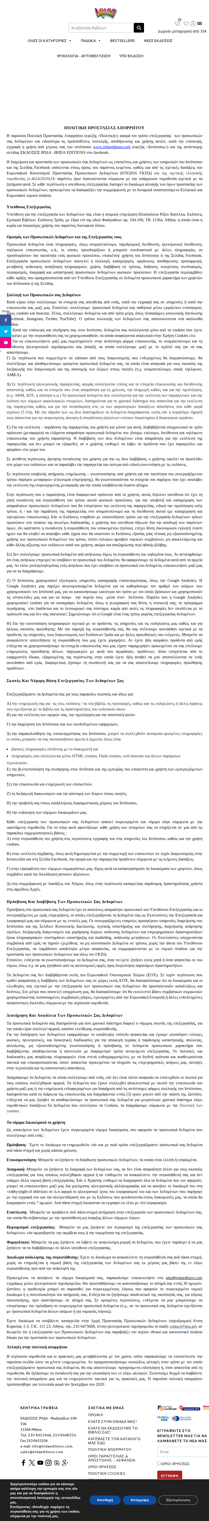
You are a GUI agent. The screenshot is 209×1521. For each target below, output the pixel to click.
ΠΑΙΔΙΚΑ (88, 40)
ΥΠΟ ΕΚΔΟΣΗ (131, 56)
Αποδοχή (105, 1500)
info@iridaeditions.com (51, 1446)
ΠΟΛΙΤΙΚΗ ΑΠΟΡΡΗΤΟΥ (110, 1450)
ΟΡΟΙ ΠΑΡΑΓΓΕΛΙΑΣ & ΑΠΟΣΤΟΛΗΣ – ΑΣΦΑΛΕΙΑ (111, 1458)
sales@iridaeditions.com (41, 1452)
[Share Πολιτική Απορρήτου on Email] (5, 342)
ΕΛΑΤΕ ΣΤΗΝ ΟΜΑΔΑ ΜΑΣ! (112, 1422)
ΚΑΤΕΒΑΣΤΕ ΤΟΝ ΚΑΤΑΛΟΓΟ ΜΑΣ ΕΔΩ (114, 1441)
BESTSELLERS (122, 40)
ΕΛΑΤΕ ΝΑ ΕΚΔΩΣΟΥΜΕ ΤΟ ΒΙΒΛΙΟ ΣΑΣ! (113, 1430)
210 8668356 (64, 1435)
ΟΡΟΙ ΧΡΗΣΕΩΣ (102, 1467)
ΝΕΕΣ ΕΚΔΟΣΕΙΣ (158, 40)
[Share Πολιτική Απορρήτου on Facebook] (5, 320)
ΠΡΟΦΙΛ (95, 1415)
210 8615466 (39, 1435)
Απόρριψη (139, 1500)
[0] (177, 24)
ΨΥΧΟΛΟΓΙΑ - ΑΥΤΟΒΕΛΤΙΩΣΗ (83, 56)
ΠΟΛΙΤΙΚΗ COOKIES (106, 1473)
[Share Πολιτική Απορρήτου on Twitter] (5, 331)
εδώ (192, 335)
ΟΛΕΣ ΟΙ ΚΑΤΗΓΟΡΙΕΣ (47, 40)
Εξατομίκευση (178, 1500)
